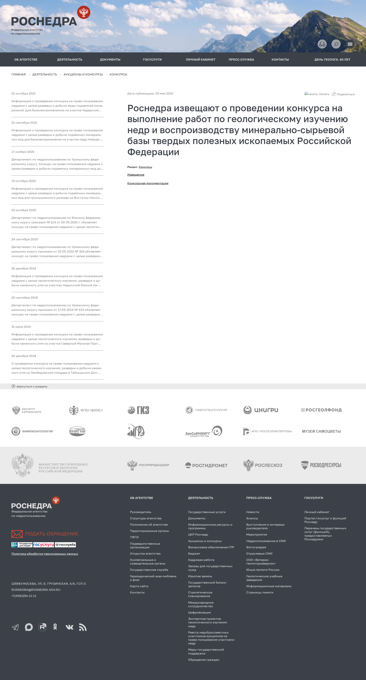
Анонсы (252, 518)
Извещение (135, 174)
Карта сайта (139, 586)
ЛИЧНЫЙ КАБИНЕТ (200, 59)
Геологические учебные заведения (264, 578)
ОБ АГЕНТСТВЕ (25, 59)
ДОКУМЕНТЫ (110, 59)
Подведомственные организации (145, 545)
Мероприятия (256, 534)
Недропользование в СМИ (266, 541)
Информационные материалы (269, 586)
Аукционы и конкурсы (205, 541)
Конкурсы (145, 166)
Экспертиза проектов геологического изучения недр (207, 622)
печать (324, 94)
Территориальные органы (149, 531)
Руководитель (140, 512)
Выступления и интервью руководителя (265, 526)
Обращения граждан (203, 660)
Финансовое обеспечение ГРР (211, 547)
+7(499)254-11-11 (23, 596)
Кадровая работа (201, 560)
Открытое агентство (145, 553)
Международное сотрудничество (201, 604)
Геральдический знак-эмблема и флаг (153, 578)
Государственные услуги (207, 512)
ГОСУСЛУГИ (152, 59)
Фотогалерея (256, 547)
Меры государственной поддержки (206, 651)
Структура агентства (145, 518)
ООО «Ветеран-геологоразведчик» (261, 561)
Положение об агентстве (149, 524)
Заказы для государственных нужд (210, 568)
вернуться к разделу (32, 386)
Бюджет (194, 553)
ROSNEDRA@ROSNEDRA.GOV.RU (35, 590)
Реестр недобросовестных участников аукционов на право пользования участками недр (211, 637)
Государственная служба (149, 570)
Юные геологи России (262, 570)
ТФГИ (134, 537)
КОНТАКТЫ (280, 59)
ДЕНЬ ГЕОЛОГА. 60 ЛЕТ (332, 59)
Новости (252, 512)
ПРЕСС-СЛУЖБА (241, 59)
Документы (196, 518)
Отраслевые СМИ (259, 553)
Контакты (137, 592)
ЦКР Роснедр (198, 534)
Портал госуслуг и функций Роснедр (325, 520)
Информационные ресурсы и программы (210, 526)
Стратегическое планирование (200, 594)
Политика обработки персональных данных (44, 554)
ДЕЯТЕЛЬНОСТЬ (69, 59)
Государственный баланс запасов (207, 584)
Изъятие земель (200, 576)
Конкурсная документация (147, 183)
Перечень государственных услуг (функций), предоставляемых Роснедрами (325, 533)
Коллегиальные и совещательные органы (147, 561)
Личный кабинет (316, 512)
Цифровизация (199, 612)
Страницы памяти (259, 592)
